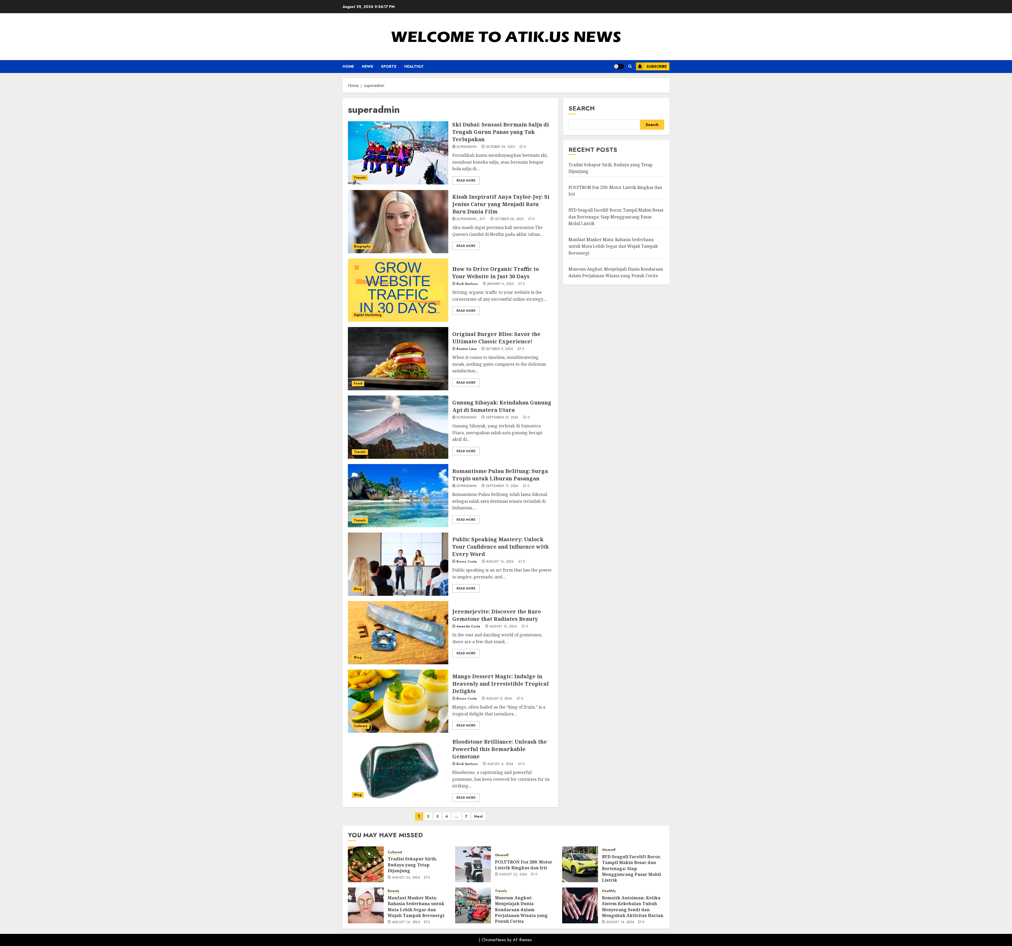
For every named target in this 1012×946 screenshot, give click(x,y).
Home (348, 66)
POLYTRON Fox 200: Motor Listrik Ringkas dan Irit (523, 865)
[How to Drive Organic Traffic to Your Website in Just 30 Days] (398, 290)
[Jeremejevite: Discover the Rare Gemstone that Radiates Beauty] (398, 632)
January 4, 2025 (500, 284)
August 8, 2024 (499, 699)
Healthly (414, 66)
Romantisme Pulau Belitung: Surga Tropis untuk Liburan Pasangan (500, 474)
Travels (360, 177)
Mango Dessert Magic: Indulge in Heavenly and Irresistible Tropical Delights (500, 684)
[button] (630, 66)
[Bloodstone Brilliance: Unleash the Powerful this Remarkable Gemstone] (398, 770)
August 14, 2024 (500, 562)
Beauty (393, 891)
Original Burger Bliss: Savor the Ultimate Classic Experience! (496, 337)
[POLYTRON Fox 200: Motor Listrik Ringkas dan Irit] (473, 864)
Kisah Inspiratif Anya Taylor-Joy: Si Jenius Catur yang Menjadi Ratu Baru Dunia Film (500, 204)
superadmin (466, 147)
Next (478, 816)
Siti (482, 219)
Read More (465, 180)
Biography (362, 246)
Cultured (395, 852)
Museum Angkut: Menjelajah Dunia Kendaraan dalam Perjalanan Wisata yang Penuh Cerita (521, 909)
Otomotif (502, 855)
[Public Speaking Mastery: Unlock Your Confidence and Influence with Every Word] (398, 564)
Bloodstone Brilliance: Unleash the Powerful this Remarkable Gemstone (499, 749)
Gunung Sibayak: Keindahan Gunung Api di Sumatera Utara (501, 406)
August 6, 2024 (500, 764)
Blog (358, 589)
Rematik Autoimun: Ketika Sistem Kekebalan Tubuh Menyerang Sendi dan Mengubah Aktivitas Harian (632, 906)
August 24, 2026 (406, 878)
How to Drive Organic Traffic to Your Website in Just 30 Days (495, 272)
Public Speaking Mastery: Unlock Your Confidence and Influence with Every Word (500, 547)
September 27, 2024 (502, 418)
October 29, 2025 (500, 147)
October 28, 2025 (509, 219)
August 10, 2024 (503, 627)
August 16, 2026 (406, 922)
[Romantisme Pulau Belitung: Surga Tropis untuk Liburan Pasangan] (398, 495)
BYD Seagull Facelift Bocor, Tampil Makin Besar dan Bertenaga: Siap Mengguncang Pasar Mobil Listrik (616, 216)
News (367, 66)
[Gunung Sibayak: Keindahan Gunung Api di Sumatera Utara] (398, 427)
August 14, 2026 (620, 922)
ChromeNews (493, 940)
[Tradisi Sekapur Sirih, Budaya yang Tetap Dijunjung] (366, 864)
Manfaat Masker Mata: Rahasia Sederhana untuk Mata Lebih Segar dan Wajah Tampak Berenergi (613, 246)
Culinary (360, 726)
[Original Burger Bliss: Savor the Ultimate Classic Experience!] (398, 358)
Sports (388, 66)
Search (581, 108)
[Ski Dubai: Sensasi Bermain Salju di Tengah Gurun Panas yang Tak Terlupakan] (398, 152)
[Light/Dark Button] (619, 66)
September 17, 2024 (502, 486)
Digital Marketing (367, 315)
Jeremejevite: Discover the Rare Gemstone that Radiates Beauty (496, 615)
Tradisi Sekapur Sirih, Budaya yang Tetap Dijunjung (412, 865)
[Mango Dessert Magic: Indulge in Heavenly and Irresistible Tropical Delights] (398, 701)
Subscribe (656, 66)
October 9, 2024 (499, 349)
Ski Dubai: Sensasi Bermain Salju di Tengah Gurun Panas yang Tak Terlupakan (500, 132)
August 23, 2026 (513, 874)
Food (358, 383)
